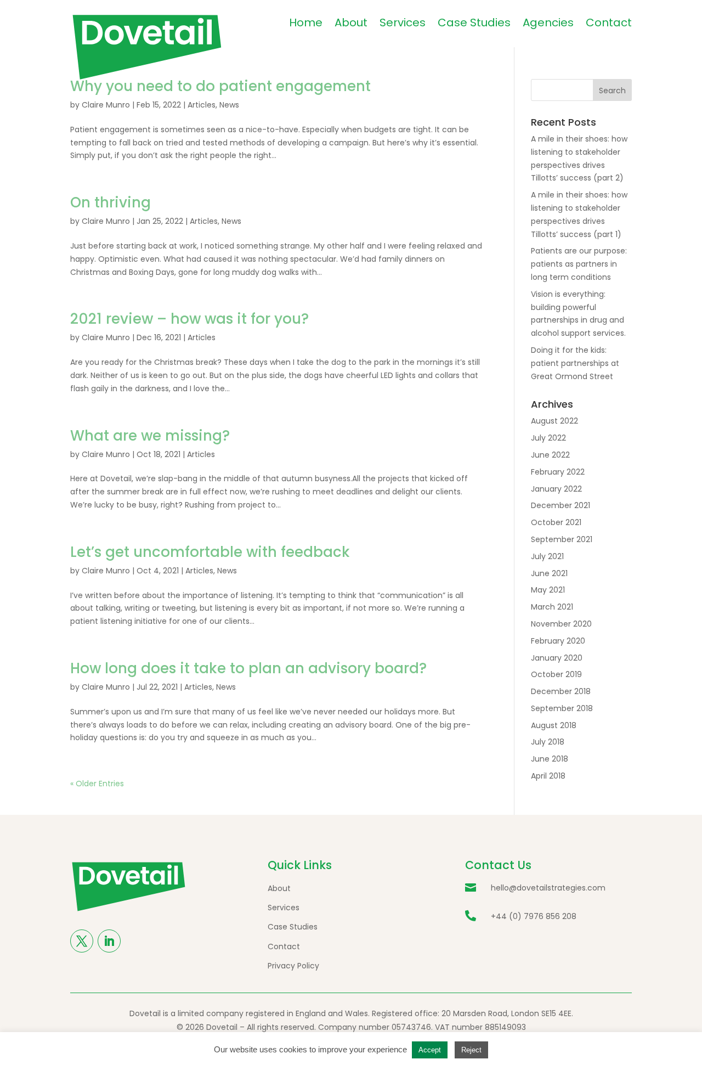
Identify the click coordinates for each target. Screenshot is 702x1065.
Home (305, 22)
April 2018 (548, 775)
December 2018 (561, 691)
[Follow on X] (81, 941)
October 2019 (556, 674)
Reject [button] (471, 1050)
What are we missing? (150, 436)
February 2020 (558, 640)
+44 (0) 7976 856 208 (533, 916)
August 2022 (554, 420)
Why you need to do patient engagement (220, 86)
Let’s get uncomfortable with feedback (210, 552)
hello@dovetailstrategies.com (548, 887)
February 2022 (558, 471)
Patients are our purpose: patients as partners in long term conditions (579, 264)
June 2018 (549, 758)
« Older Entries (97, 783)
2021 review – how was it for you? (189, 319)
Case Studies (474, 22)
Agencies (548, 22)
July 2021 (547, 556)
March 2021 (552, 606)
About (351, 22)
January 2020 (556, 657)
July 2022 (548, 437)
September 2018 (562, 708)
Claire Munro (106, 104)
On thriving (110, 202)
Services (403, 22)
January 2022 (556, 488)
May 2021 (548, 589)
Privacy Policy (293, 965)
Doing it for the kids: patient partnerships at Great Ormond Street (575, 363)
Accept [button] (429, 1050)
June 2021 (549, 573)
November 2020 (561, 623)
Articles (202, 104)
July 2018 (547, 741)
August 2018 (553, 725)
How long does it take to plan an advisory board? (248, 668)
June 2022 (550, 454)
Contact (609, 22)
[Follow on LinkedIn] (109, 941)
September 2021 (561, 539)
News (229, 104)
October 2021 (556, 522)
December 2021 (560, 505)
